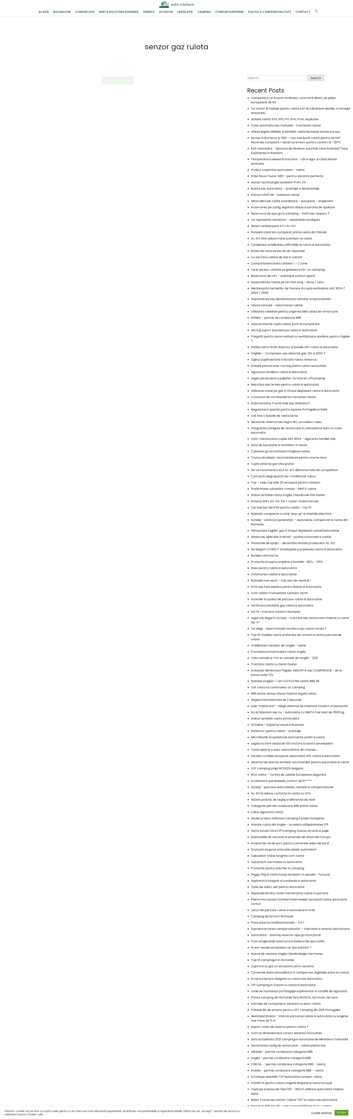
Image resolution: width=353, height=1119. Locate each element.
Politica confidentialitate (269, 12)
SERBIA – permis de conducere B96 (276, 318)
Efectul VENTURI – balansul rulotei (275, 195)
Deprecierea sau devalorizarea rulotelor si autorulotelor (291, 299)
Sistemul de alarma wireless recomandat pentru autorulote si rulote (300, 762)
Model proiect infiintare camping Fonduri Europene (287, 818)
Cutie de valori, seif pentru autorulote (277, 887)
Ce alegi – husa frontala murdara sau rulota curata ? (289, 628)
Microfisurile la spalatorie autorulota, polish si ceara (288, 737)
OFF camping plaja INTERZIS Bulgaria (277, 768)
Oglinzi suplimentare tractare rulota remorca (284, 359)
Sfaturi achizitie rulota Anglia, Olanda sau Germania (288, 495)
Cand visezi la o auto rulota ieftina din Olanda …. (284, 750)
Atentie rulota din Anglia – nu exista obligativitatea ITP (289, 824)
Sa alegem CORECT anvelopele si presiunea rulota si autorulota (296, 549)
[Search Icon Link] (316, 12)
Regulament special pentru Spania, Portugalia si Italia (289, 409)
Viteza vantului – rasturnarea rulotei (277, 305)
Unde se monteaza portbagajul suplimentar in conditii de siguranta (299, 991)
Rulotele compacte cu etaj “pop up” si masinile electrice (291, 514)
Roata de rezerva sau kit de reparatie (278, 251)
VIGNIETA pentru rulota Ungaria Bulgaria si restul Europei (291, 1083)
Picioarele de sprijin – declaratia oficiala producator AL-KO (293, 543)
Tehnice (149, 12)
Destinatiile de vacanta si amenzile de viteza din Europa (291, 837)
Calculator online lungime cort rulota (277, 856)
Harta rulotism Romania (118, 12)
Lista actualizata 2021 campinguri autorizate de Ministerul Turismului (299, 1039)
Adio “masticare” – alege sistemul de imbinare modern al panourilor (299, 706)
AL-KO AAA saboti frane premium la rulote (281, 238)
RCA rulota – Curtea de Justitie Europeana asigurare (288, 775)
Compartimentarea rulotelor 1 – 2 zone (279, 263)
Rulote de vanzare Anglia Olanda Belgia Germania (286, 954)
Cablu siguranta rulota (267, 812)
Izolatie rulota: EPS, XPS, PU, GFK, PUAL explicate (285, 119)
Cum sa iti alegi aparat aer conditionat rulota (283, 476)
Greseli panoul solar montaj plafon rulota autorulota (288, 366)
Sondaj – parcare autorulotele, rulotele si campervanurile (292, 787)
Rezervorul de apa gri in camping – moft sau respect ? (290, 213)
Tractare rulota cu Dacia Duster (274, 664)
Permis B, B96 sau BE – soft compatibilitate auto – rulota (291, 1106)
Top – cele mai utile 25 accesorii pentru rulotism (285, 482)
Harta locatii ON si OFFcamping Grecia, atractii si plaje (290, 831)
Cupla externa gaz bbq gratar (272, 464)
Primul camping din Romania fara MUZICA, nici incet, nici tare (294, 997)
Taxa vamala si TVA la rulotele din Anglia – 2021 (284, 658)
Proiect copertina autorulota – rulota (277, 170)
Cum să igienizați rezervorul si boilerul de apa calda (287, 941)
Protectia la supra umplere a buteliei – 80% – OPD (287, 562)
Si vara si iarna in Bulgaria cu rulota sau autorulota (286, 979)
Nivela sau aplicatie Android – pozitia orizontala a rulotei (291, 537)
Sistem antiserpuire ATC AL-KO (273, 226)
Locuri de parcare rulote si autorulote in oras (283, 910)
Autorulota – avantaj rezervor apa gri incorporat (286, 935)
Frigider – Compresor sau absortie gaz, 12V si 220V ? (288, 353)
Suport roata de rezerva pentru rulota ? (279, 1027)
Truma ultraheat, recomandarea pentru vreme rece (289, 457)
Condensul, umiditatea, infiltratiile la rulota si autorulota (290, 245)
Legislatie (185, 12)
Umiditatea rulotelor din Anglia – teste (278, 645)
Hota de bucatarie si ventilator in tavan (279, 445)
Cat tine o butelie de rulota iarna (274, 416)
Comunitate (84, 12)
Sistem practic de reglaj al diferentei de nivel (283, 800)
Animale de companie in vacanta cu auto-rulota (285, 1004)
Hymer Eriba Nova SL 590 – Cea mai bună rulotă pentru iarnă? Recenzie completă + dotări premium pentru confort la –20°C (296, 140)
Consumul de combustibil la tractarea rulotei (283, 397)
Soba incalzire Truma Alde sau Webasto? (280, 403)
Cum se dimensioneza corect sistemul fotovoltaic (286, 1033)
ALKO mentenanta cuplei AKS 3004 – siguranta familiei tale (293, 439)
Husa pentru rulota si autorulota (274, 568)
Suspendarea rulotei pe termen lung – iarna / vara (287, 282)
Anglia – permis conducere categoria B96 (281, 1058)
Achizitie (166, 12)
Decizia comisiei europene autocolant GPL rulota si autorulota (295, 756)
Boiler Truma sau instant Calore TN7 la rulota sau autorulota (294, 1100)
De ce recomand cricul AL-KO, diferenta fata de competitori (294, 470)
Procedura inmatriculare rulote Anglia (278, 652)
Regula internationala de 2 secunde (276, 700)
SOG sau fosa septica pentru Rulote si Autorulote (286, 587)
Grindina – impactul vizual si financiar (277, 725)
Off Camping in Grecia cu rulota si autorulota (283, 985)
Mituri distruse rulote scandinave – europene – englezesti (292, 201)
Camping (204, 12)
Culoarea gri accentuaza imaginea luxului (280, 451)
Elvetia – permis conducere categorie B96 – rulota (287, 1070)
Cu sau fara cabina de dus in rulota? (276, 257)
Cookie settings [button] (321, 1112)
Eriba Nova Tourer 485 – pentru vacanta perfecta (287, 176)
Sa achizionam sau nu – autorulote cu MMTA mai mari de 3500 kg (297, 712)
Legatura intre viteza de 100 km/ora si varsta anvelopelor (292, 743)
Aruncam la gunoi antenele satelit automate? (284, 849)
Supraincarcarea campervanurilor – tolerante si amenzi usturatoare (300, 929)
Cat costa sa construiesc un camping (278, 687)
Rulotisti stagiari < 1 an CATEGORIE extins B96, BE (285, 681)
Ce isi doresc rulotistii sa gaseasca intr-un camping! (288, 270)
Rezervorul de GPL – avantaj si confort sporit (283, 276)
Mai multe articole (117, 80)
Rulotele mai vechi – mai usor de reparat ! (281, 580)
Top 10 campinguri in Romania (272, 960)
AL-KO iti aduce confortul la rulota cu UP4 (281, 793)
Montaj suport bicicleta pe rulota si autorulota (284, 330)
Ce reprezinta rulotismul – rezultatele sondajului (285, 220)
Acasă (43, 12)
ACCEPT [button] (341, 1112)
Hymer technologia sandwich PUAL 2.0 (278, 182)
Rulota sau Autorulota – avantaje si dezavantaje (285, 188)
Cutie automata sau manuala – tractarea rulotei (285, 125)
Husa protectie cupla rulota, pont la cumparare (285, 324)
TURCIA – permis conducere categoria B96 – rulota (288, 1064)
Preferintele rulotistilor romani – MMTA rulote (283, 489)
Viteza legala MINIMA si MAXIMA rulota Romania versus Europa (295, 132)
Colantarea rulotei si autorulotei (274, 574)
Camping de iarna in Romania (272, 916)
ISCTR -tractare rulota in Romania (275, 612)
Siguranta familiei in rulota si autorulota (279, 372)
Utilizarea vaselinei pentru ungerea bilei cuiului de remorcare (294, 311)
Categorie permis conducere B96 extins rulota (284, 806)
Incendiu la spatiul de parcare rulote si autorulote (286, 599)
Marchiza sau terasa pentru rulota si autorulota (285, 384)
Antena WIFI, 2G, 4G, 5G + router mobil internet (285, 501)
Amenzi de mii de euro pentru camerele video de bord (290, 843)
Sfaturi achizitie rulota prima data (275, 718)
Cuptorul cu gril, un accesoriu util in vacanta (282, 966)
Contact (302, 12)
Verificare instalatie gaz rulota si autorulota (282, 605)
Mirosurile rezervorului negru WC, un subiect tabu (286, 422)
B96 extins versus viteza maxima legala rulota (283, 693)
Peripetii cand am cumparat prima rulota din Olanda (289, 232)
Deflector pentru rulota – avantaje (276, 731)
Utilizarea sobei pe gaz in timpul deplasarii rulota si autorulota (295, 391)
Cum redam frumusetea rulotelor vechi (279, 593)
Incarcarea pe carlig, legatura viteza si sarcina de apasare (293, 207)
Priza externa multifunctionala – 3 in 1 (277, 922)
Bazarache (62, 12)
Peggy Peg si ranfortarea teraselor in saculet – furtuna (290, 874)
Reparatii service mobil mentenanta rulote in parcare (289, 893)
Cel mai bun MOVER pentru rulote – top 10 (281, 507)
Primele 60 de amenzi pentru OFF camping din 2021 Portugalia (295, 1010)
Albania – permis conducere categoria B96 (282, 1052)
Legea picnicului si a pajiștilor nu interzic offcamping (288, 378)
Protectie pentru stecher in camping (277, 868)
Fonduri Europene (229, 12)
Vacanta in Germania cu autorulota (276, 862)
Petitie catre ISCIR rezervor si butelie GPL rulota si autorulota (294, 347)
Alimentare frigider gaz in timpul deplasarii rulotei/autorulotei (295, 530)
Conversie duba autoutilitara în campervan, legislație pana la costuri (300, 972)
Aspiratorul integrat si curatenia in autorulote (283, 881)
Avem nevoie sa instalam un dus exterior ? (281, 947)
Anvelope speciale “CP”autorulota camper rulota (286, 1077)
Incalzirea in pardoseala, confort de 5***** (281, 781)
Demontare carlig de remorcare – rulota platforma (288, 1045)
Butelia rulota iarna (264, 555)
